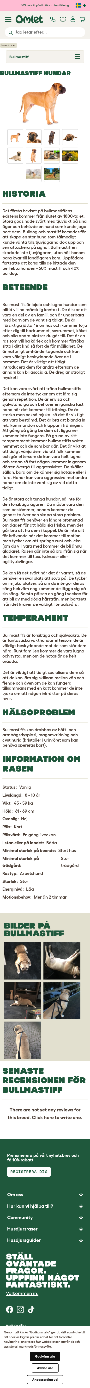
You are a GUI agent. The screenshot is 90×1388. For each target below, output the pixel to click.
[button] (45, 1240)
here (49, 1117)
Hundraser (8, 45)
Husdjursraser (22, 1228)
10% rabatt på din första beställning (45, 5)
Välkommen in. (22, 1293)
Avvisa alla (45, 1368)
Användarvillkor (16, 1325)
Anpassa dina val (45, 1379)
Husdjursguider (24, 1240)
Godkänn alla (45, 1356)
